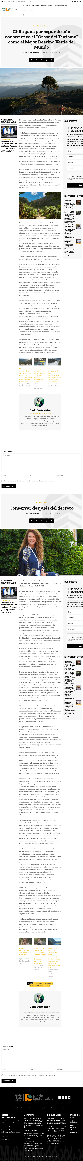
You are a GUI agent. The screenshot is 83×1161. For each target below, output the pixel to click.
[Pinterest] (41, 60)
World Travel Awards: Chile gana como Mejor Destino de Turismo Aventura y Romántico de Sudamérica (25, 375)
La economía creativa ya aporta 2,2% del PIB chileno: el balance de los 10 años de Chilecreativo (69, 205)
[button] (23, 15)
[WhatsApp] (46, 60)
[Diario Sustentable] (40, 402)
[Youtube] (80, 1)
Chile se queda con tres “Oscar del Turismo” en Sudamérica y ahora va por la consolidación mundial (39, 375)
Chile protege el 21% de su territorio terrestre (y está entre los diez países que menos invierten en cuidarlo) (56, 1121)
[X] (77, 1)
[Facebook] (72, 1)
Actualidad (37, 26)
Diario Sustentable (32, 52)
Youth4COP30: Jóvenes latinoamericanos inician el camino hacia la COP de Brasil (62, 442)
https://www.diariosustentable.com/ (40, 413)
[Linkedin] (51, 60)
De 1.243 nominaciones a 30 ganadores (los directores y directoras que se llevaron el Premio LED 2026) (56, 1129)
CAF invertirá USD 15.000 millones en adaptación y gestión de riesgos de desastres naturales (20, 442)
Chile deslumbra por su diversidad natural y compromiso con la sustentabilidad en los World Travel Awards (54, 375)
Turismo (47, 26)
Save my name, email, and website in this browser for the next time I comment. (29, 481)
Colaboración (5, 139)
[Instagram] (75, 1)
